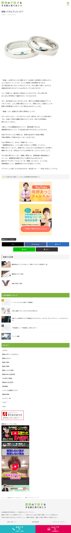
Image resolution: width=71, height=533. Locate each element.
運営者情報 (35, 522)
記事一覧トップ (11, 522)
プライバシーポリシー (59, 522)
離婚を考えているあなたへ (9, 239)
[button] (47, 249)
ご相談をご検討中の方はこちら (34, 229)
